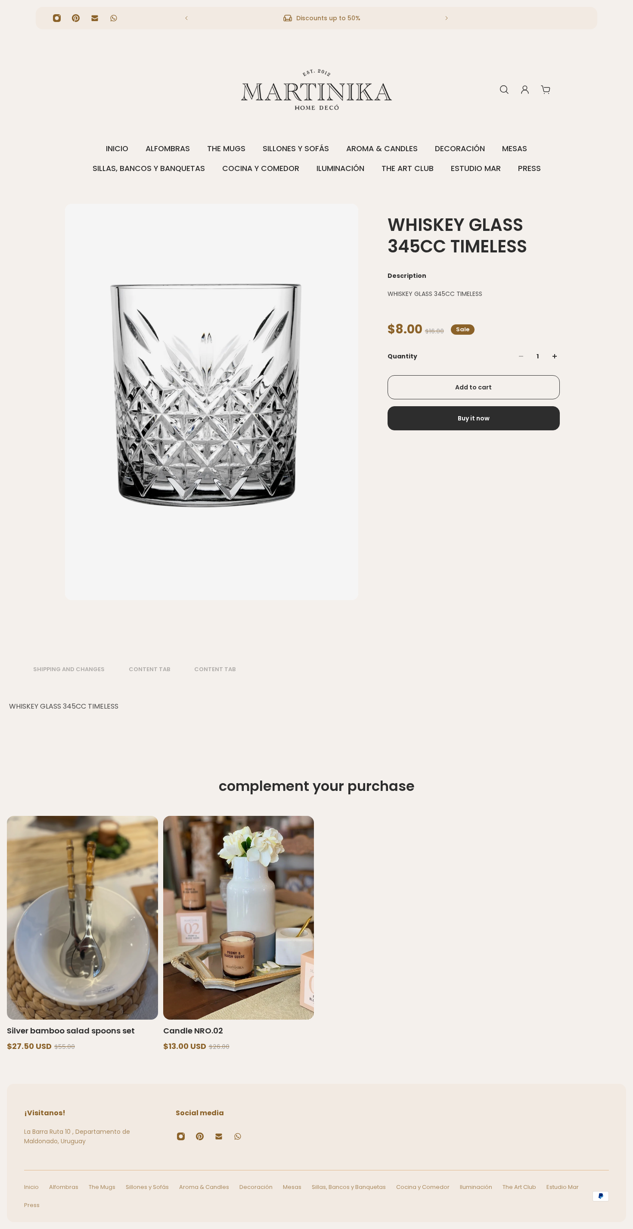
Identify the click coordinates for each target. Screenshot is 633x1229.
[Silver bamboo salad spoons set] (82, 918)
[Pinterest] (75, 18)
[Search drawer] (504, 89)
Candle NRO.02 (193, 1030)
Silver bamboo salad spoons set (71, 1030)
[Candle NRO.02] (238, 918)
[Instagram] (56, 18)
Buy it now (474, 418)
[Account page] (525, 89)
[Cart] (545, 89)
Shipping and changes (69, 669)
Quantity (402, 356)
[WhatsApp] (113, 18)
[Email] (94, 18)
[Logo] (316, 89)
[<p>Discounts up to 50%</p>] (316, 18)
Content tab (149, 669)
